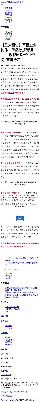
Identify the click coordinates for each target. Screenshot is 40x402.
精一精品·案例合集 (29, 292)
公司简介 (8, 337)
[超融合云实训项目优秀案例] (17, 295)
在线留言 (8, 340)
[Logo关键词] (20, 2)
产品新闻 (8, 39)
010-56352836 (6, 375)
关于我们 (4, 333)
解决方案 (4, 316)
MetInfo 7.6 (14, 400)
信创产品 (8, 311)
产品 (12, 93)
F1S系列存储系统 (12, 307)
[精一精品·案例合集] (13, 292)
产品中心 (4, 302)
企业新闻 (8, 278)
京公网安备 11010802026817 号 (15, 392)
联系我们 (8, 345)
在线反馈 (8, 342)
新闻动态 (8, 36)
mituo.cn (32, 400)
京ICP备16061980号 (8, 396)
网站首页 (8, 8)
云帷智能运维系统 (12, 309)
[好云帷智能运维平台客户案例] (18, 288)
